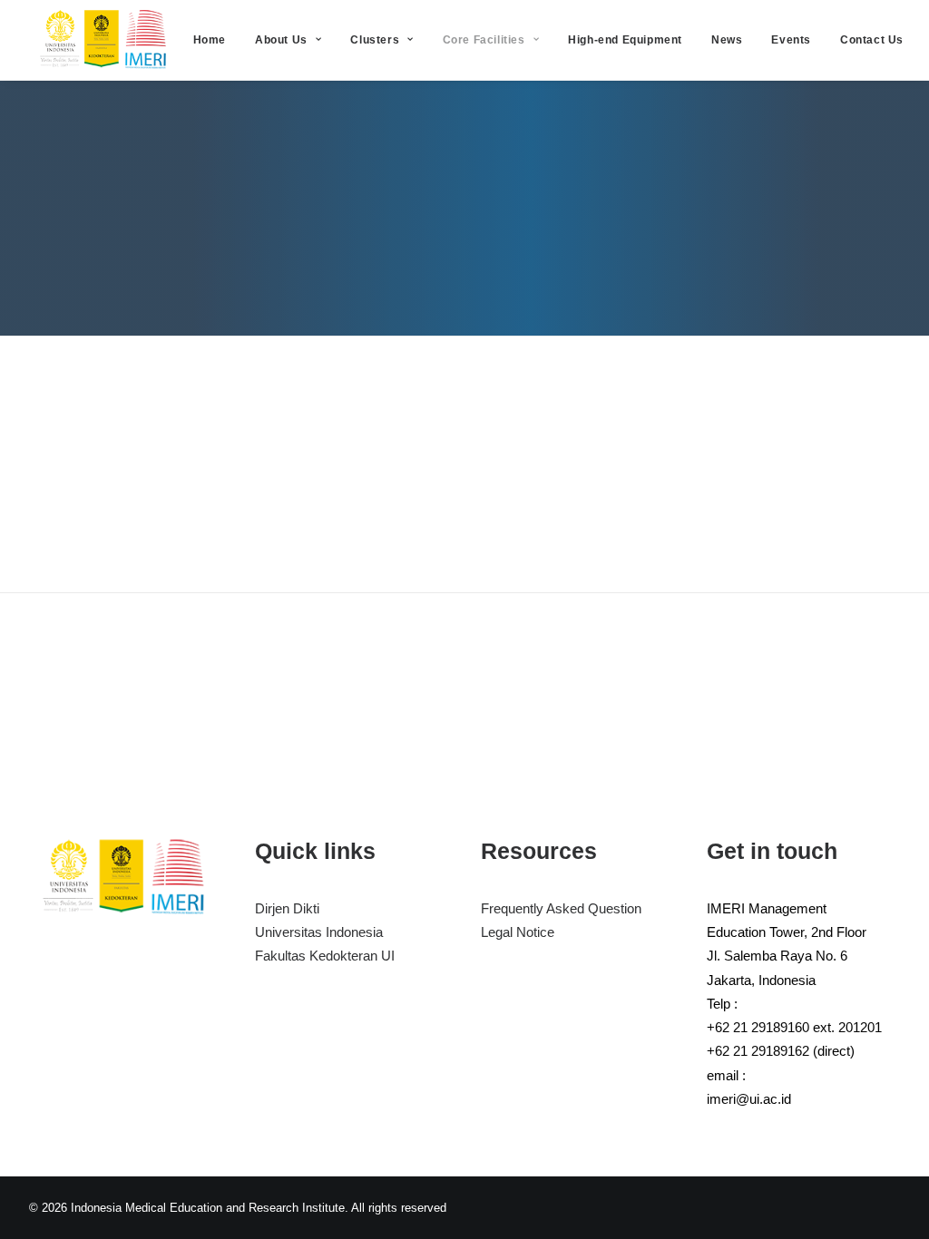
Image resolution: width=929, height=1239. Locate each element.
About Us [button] (281, 40)
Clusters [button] (374, 40)
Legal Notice (517, 932)
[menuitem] (210, 40)
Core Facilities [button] (484, 40)
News (726, 40)
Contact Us (872, 40)
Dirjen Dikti (287, 908)
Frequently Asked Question (561, 908)
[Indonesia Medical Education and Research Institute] (105, 40)
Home (209, 40)
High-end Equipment (625, 40)
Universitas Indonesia (319, 932)
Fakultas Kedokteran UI (325, 955)
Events (791, 40)
